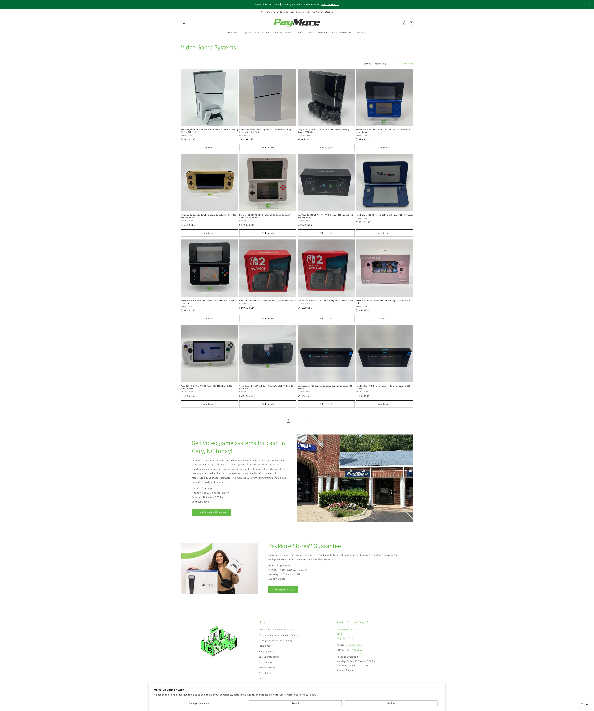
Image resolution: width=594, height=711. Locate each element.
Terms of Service (267, 667)
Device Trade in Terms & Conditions (276, 629)
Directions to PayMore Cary (211, 512)
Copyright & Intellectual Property (275, 640)
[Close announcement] (589, 4)
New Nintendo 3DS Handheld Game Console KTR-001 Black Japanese (207, 301)
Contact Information (269, 656)
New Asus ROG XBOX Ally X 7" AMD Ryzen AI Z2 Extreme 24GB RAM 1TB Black (325, 216)
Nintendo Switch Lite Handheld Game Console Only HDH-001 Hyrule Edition (208, 216)
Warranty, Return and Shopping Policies (279, 635)
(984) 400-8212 (354, 649)
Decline (391, 703)
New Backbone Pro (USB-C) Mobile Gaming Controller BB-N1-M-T (384, 301)
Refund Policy (266, 645)
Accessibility (265, 673)
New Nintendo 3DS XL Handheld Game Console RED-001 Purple (384, 215)
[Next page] (305, 420)
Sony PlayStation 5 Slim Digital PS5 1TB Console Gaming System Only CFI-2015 (265, 131)
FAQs (261, 678)
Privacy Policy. (308, 694)
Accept (295, 703)
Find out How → (330, 4)
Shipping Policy (266, 651)
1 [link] (288, 420)
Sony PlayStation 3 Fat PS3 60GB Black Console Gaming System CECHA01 (323, 131)
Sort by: (367, 63)
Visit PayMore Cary (283, 589)
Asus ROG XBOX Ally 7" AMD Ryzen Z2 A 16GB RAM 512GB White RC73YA (206, 387)
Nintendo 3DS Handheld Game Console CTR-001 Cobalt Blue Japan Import (383, 131)
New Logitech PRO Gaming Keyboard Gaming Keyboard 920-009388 (325, 387)
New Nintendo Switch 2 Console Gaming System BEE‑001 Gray (267, 300)
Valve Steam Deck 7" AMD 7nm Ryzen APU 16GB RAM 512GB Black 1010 (266, 387)
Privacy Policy (265, 662)
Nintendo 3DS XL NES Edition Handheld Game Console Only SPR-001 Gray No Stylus (266, 216)
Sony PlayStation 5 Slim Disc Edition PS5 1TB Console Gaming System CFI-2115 (209, 131)
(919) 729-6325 (353, 645)
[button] (184, 23)
